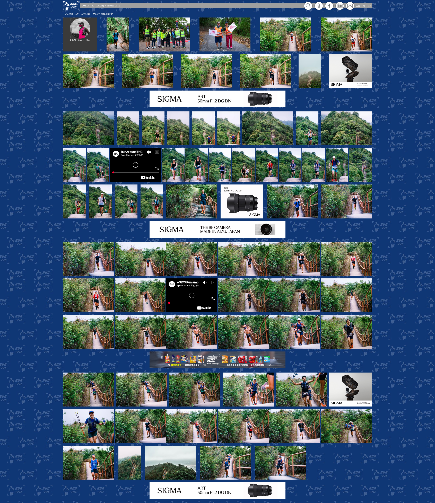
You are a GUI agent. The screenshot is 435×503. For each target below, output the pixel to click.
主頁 (358, 6)
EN (369, 6)
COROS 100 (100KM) (93, 6)
